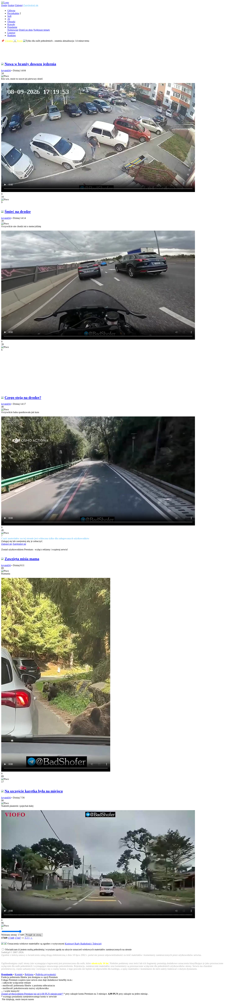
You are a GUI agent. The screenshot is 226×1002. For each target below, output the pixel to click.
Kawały (11, 24)
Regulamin (7, 974)
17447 (18, 938)
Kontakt (19, 974)
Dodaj (4, 5)
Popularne (12, 27)
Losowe (11, 32)
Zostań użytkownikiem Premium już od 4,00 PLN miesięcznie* (32, 993)
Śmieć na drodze (18, 212)
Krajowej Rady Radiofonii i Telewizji (83, 943)
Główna (11, 10)
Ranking (11, 35)
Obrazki (11, 21)
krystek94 (6, 70)
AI (8, 19)
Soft (9, 16)
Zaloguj (19, 5)
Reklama (29, 974)
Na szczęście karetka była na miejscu (34, 791)
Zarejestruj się (30, 5)
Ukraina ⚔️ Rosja (14, 41)
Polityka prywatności (46, 974)
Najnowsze (12, 30)
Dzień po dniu (26, 30)
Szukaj (11, 5)
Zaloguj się (6, 544)
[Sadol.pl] (5, 2)
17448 (11, 938)
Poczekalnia (13, 13)
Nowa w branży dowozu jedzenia (30, 64)
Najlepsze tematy (41, 30)
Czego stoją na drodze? (23, 398)
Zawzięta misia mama (22, 559)
